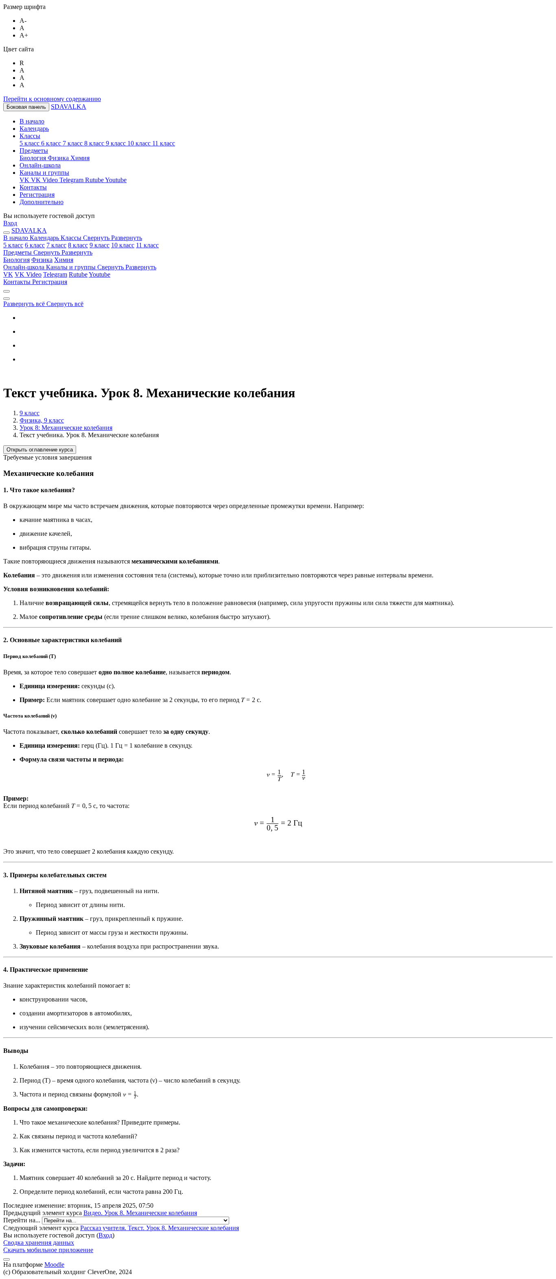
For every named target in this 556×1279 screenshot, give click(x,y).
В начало (16, 237)
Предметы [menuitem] (34, 150)
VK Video (28, 274)
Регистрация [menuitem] (37, 194)
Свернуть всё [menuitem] (64, 303)
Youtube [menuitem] (116, 179)
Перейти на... (22, 1220)
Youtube (99, 274)
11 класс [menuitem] (163, 143)
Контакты (17, 281)
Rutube (78, 274)
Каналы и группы (101, 267)
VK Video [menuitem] (45, 179)
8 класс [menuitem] (95, 143)
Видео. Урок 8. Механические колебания (140, 1212)
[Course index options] (6, 298)
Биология (16, 259)
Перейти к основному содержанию (52, 98)
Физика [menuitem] (59, 157)
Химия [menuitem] (80, 157)
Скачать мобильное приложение (48, 1249)
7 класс (56, 245)
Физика (42, 259)
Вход (10, 223)
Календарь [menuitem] (34, 128)
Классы (101, 237)
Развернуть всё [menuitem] (24, 303)
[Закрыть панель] (6, 232)
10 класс (122, 245)
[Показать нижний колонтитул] (6, 1259)
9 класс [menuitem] (116, 143)
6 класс (35, 245)
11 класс (147, 245)
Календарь (45, 237)
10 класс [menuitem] (139, 143)
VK (8, 274)
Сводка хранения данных (38, 1242)
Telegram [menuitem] (72, 179)
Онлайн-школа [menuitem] (40, 165)
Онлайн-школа (24, 267)
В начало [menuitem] (32, 121)
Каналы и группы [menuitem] (44, 172)
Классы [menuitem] (30, 135)
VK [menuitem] (25, 179)
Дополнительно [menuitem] (41, 201)
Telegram (55, 274)
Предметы (47, 252)
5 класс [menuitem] (30, 143)
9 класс (99, 245)
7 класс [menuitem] (73, 143)
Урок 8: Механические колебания (66, 427)
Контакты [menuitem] (33, 187)
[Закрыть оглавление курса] (6, 291)
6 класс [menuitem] (52, 143)
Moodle (54, 1264)
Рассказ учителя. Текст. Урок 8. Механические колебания (159, 1227)
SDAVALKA (68, 106)
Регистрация (49, 281)
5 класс (13, 245)
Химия (63, 259)
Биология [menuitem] (34, 157)
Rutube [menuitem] (95, 179)
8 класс (78, 245)
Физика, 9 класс (42, 420)
